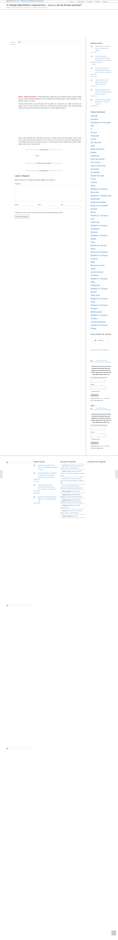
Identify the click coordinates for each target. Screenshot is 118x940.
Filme (93, 178)
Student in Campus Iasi (101, 195)
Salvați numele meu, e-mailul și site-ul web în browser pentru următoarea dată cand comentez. (39, 212)
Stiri (92, 125)
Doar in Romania (98, 165)
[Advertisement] (59, 23)
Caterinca (95, 155)
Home (72, 1)
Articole (97, 1)
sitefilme (64, 478)
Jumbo (75, 516)
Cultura (94, 182)
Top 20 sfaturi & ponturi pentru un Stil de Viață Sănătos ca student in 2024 (72, 481)
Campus (90, 1)
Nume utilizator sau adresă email (99, 377)
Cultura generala (98, 321)
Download (95, 198)
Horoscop (95, 222)
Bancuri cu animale (99, 251)
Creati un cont (102, 398)
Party (93, 248)
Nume (16, 204)
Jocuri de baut (97, 271)
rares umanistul (66, 486)
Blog (93, 261)
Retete (94, 152)
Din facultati (96, 142)
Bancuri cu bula (97, 265)
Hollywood (95, 285)
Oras (93, 241)
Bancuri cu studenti (99, 205)
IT (91, 129)
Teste (93, 268)
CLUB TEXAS (75, 491)
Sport (93, 185)
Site (62, 204)
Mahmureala (96, 311)
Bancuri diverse (97, 148)
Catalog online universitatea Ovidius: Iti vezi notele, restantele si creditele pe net (72, 473)
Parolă (92, 384)
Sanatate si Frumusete (101, 122)
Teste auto (95, 295)
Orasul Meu (81, 1)
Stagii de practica (98, 202)
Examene (95, 168)
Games (94, 208)
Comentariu (18, 183)
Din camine (96, 162)
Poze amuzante (97, 158)
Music (93, 212)
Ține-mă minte (95, 391)
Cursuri (94, 132)
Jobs (93, 145)
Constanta (95, 172)
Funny (93, 139)
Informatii (95, 135)
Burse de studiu (98, 175)
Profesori (95, 275)
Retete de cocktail (99, 245)
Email (39, 204)
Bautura (94, 232)
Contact (105, 1)
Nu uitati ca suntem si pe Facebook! (99, 350)
